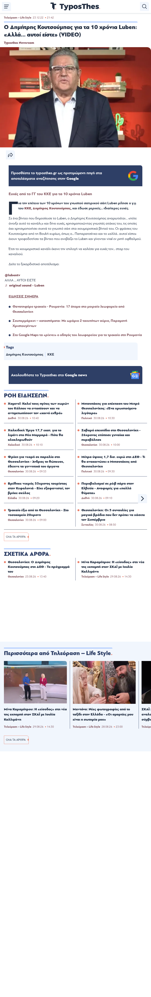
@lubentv (12, 275)
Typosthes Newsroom (19, 43)
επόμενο (142, 498)
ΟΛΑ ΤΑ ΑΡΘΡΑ (16, 537)
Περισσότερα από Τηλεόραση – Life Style (57, 653)
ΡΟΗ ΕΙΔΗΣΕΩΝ (25, 396)
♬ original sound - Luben (24, 285)
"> (56, 175)
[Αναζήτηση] (144, 6)
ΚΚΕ (27, 208)
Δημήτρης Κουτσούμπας (52, 208)
